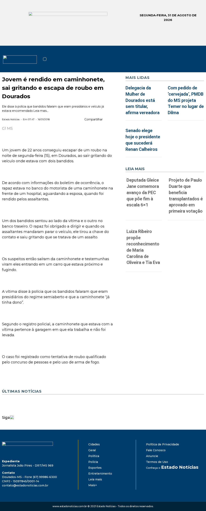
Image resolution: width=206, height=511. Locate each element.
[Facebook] (174, 53)
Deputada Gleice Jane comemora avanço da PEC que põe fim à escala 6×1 (143, 192)
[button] (44, 59)
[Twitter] (196, 53)
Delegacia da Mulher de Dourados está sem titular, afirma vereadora (143, 100)
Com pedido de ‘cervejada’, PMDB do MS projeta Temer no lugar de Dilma (186, 100)
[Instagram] (185, 53)
